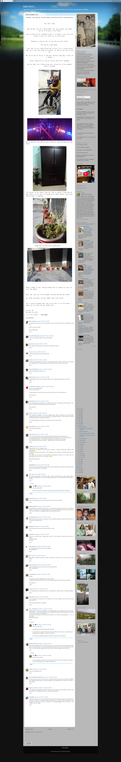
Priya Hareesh (32, 546)
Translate (87, 98)
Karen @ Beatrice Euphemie (35, 677)
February (81, 455)
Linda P (31, 588)
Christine (31, 343)
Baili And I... (30, 6)
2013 (79, 464)
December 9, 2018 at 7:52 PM (43, 517)
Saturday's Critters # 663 (89, 315)
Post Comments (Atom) (37, 732)
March (81, 453)
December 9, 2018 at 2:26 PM (39, 498)
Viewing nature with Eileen (84, 314)
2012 (79, 466)
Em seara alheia (87, 304)
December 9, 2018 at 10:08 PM (42, 526)
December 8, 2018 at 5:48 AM (46, 335)
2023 (79, 415)
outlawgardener (33, 517)
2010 (79, 470)
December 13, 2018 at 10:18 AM (44, 655)
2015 (79, 463)
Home (50, 729)
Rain (30, 474)
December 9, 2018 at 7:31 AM (41, 434)
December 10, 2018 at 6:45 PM (43, 565)
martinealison (32, 574)
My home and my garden (84, 240)
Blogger (68, 751)
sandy (30, 669)
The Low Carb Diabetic (83, 226)
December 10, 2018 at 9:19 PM (43, 574)
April (80, 451)
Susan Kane (32, 401)
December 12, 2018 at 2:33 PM (44, 643)
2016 (79, 461)
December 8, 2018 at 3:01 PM (47, 386)
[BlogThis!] (43, 314)
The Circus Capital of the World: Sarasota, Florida (89, 292)
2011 (79, 468)
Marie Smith (32, 426)
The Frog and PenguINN (84, 335)
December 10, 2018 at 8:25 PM (44, 486)
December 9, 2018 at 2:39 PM (43, 506)
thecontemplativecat (83, 290)
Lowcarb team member (34, 386)
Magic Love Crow (33, 687)
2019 (79, 423)
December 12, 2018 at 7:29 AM (45, 608)
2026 (79, 410)
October (81, 440)
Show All (94, 346)
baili (34, 486)
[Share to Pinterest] (47, 314)
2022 (79, 417)
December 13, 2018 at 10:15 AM (44, 624)
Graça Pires (32, 534)
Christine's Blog (82, 264)
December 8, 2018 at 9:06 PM (40, 413)
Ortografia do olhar (82, 302)
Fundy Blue (32, 697)
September (82, 442)
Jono (30, 351)
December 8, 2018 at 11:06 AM (40, 359)
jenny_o (31, 413)
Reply (30, 331)
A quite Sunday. (87, 241)
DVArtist (80, 252)
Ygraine (31, 446)
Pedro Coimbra (32, 565)
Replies (32, 483)
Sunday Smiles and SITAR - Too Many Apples (88, 267)
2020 (79, 421)
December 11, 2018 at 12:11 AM (40, 588)
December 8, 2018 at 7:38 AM (40, 343)
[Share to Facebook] (45, 314)
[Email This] (41, 314)
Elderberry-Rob (32, 506)
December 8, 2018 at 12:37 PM (42, 377)
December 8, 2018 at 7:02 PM (42, 401)
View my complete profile (82, 219)
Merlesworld (32, 377)
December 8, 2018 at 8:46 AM (38, 351)
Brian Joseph (32, 321)
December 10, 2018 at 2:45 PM (38, 555)
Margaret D (31, 526)
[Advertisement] (42, 735)
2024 (79, 414)
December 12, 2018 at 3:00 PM (39, 669)
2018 (79, 425)
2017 (79, 459)
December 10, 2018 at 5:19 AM (43, 546)
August (81, 444)
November (81, 438)
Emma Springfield (33, 369)
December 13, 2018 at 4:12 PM (50, 677)
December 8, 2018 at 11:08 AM (45, 369)
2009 (79, 472)
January (81, 457)
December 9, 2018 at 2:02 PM (38, 474)
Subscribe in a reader (82, 188)
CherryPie (31, 596)
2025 (79, 412)
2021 (79, 419)
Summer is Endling (88, 279)
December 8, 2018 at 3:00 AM (42, 321)
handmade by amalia (83, 278)
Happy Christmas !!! (83, 431)
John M (31, 498)
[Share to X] (44, 314)
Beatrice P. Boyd (33, 643)
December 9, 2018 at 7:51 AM (39, 446)
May (80, 449)
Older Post (70, 729)
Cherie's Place (81, 325)
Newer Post (29, 729)
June (80, 447)
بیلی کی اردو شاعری (81, 91)
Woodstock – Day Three (83, 327)
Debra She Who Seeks (34, 335)
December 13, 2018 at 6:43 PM (45, 687)
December (81, 426)
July (80, 446)
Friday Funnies (87, 336)
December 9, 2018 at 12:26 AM (42, 426)
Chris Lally (31, 434)
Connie (31, 359)
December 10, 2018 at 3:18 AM (42, 534)
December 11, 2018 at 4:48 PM (41, 596)
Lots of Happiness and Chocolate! (86, 433)
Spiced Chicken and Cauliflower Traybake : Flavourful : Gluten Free (89, 229)
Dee (30, 555)
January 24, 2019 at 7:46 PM (41, 697)
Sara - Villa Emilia (33, 608)
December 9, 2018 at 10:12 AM (42, 464)
